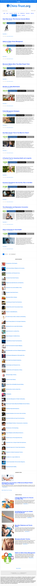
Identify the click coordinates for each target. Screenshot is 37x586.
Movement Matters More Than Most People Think (16, 64)
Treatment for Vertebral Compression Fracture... (14, 452)
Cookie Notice (22, 573)
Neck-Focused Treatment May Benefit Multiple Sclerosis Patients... (18, 403)
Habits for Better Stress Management (13, 41)
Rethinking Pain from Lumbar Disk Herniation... (14, 326)
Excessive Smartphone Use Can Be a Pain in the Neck (17, 182)
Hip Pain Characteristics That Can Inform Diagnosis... (15, 461)
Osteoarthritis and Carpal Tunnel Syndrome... (14, 340)
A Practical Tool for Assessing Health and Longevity (17, 158)
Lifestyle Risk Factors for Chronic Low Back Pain (24, 498)
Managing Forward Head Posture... (12, 292)
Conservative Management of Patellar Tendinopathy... (15, 398)
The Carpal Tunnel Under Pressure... (12, 277)
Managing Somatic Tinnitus (22, 539)
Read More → (5, 34)
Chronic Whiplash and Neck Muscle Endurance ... (15, 432)
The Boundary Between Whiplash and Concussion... (15, 268)
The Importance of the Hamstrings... (12, 427)
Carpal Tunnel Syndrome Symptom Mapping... (14, 345)
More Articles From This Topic (7, 490)
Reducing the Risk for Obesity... (11, 297)
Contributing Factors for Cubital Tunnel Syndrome (24, 512)
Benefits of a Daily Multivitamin (11, 86)
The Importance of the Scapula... (12, 263)
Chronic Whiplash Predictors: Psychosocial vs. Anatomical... (17, 423)
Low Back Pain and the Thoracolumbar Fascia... (14, 306)
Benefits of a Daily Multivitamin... (12, 311)
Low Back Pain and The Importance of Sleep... (14, 369)
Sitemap (13, 573)
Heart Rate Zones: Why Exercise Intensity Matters (16, 19)
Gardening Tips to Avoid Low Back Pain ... (13, 389)
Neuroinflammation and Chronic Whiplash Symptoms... (16, 350)
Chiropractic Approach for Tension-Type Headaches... (15, 447)
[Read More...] (5, 487)
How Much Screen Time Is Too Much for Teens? (16, 132)
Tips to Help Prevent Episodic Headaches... (14, 360)
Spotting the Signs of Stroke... (11, 374)
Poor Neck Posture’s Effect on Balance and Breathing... (16, 316)
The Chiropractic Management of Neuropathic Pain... (15, 355)
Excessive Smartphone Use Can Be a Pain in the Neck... (16, 413)
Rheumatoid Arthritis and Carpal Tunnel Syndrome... (15, 418)
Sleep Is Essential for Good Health (12, 229)
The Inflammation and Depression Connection (15, 207)
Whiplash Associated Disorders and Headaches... (15, 282)
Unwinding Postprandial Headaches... (13, 408)
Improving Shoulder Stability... (11, 466)
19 (9, 254)
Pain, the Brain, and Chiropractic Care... (13, 273)
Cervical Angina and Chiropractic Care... (13, 365)
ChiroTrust (18, 6)
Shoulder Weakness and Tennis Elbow (23, 525)
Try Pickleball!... (9, 394)
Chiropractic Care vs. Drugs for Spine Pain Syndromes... (16, 442)
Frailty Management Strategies (11, 111)
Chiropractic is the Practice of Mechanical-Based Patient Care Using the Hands (17, 483)
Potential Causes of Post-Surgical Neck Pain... (14, 437)
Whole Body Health (10, 36)
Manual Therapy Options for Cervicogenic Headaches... (16, 321)
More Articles (18, 568)
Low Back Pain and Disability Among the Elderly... (15, 384)
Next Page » (13, 254)
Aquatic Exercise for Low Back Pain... (12, 331)
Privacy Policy (18, 573)
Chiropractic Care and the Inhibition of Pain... (14, 287)
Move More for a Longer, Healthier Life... (13, 456)
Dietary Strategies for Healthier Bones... (13, 335)
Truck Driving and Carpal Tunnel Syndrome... (14, 302)
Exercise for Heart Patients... (11, 379)
